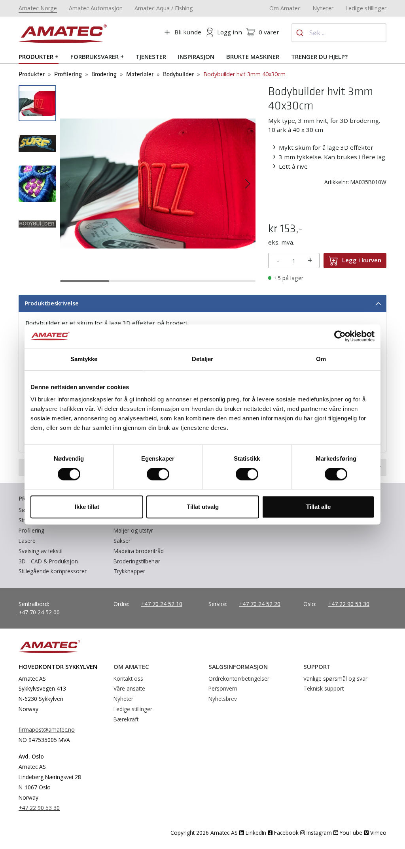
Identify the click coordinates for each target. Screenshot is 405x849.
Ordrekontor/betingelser (238, 678)
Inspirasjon (196, 56)
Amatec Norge (38, 8)
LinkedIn (255, 832)
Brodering (104, 74)
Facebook (286, 832)
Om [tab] (321, 359)
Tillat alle (318, 506)
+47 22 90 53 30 (348, 604)
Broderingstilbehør (137, 561)
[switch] (158, 474)
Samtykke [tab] (84, 359)
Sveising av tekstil (40, 551)
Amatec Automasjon (96, 8)
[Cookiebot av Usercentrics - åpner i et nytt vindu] (340, 336)
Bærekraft (126, 719)
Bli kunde (187, 32)
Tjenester (151, 56)
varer (269, 32)
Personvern (222, 688)
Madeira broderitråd (139, 551)
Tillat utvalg (203, 506)
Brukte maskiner (252, 56)
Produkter (36, 56)
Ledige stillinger (365, 8)
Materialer (139, 74)
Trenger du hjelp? (319, 56)
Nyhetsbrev (222, 698)
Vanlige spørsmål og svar (335, 678)
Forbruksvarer (94, 56)
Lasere (27, 540)
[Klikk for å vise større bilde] (157, 183)
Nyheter (322, 8)
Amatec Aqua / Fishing (163, 8)
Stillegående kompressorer (53, 571)
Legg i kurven (361, 260)
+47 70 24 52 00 (39, 612)
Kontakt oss (128, 678)
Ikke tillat (87, 506)
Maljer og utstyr (133, 530)
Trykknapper (129, 571)
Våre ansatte (129, 688)
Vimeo (377, 832)
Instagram (318, 832)
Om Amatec (285, 8)
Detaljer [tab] (203, 359)
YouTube (350, 832)
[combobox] (338, 32)
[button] (67, 184)
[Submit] (300, 32)
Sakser (122, 540)
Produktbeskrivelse (52, 303)
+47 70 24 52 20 (259, 604)
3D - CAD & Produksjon (48, 561)
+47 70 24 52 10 (161, 604)
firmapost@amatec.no (47, 729)
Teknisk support (323, 688)
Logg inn (229, 32)
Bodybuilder (178, 74)
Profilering (68, 74)
